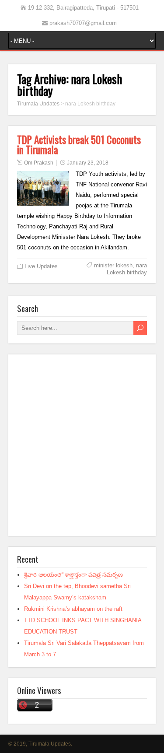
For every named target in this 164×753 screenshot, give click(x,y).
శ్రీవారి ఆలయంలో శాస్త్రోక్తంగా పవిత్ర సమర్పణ (73, 574)
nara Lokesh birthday (127, 269)
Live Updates (41, 266)
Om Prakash (38, 163)
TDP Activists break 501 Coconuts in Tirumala (79, 144)
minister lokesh (113, 265)
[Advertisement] (82, 445)
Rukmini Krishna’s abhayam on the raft (73, 609)
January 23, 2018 (87, 163)
